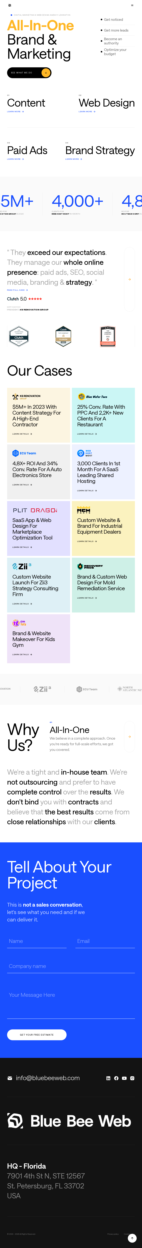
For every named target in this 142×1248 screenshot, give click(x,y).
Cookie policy (129, 1234)
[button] (132, 5)
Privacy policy (113, 1234)
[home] (9, 5)
